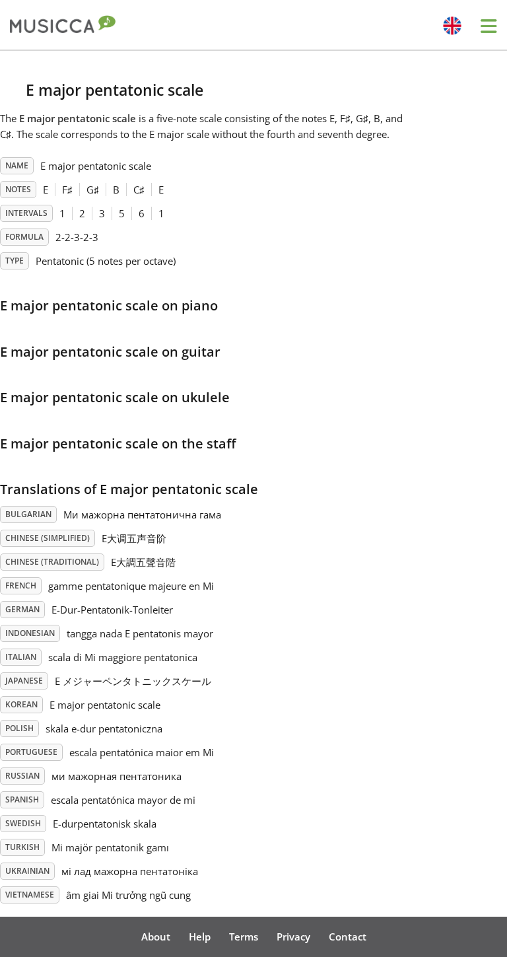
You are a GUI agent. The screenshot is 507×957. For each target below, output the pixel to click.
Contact (347, 936)
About (155, 936)
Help (200, 936)
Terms (243, 936)
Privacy (293, 936)
